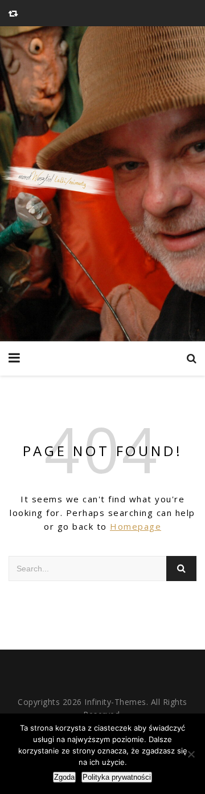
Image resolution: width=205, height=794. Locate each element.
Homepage (135, 526)
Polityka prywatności (117, 777)
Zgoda (64, 777)
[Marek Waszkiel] (102, 183)
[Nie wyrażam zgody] (190, 754)
